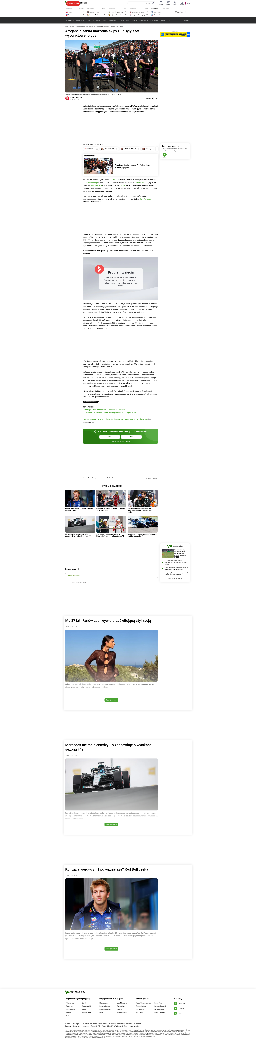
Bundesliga (120, 1006)
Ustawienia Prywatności (116, 1024)
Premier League (104, 1006)
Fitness (68, 1013)
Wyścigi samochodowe (98, 478)
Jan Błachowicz (159, 1009)
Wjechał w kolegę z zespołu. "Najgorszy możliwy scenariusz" (143, 535)
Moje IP (110, 1026)
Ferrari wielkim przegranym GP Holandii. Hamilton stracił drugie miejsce (140, 510)
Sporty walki (125, 20)
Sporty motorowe (111, 478)
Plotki (104, 1026)
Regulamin (137, 1024)
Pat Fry (122, 185)
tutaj (104, 1037)
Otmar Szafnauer (141, 183)
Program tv (85, 1026)
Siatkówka (96, 20)
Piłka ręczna (143, 20)
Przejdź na (72, 3)
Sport (126, 1026)
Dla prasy (93, 1024)
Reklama (129, 1024)
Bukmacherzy (113, 20)
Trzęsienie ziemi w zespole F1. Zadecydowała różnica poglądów (133, 166)
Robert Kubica (141, 1006)
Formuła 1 (73, 26)
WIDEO (134, 20)
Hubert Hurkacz (159, 1013)
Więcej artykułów (174, 579)
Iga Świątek (140, 1009)
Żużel (104, 20)
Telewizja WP (95, 1026)
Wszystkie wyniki (180, 12)
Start (66, 26)
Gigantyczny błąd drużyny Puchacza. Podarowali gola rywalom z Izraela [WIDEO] (180, 553)
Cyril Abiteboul (81, 26)
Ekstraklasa (103, 1003)
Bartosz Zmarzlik (160, 1006)
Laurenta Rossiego (90, 183)
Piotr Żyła (139, 1013)
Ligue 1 (101, 1013)
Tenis (88, 20)
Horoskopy (76, 1026)
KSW (67, 1016)
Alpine (113, 180)
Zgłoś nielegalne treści (79, 583)
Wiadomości (118, 1026)
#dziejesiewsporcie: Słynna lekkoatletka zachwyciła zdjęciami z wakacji (176, 562)
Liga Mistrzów (122, 1003)
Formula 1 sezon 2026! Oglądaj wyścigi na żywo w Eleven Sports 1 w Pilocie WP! (115, 419)
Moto (163, 20)
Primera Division (104, 1009)
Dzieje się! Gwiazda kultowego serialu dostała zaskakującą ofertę (176, 574)
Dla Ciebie (70, 20)
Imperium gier (134, 1026)
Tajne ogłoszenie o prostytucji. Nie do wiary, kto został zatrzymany (176, 568)
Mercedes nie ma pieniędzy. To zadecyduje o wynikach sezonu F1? (78, 535)
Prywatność (102, 1024)
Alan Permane (96, 185)
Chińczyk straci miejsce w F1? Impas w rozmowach (104, 410)
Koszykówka (154, 20)
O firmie (86, 1024)
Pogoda (68, 1026)
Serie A (119, 1009)
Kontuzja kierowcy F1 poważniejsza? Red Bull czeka (79, 509)
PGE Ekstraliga (122, 1013)
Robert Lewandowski (143, 1003)
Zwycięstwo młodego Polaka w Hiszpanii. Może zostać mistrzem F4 (110, 535)
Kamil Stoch (158, 1003)
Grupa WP (78, 1024)
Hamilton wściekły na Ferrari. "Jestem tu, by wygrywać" (110, 509)
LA (169, 20)
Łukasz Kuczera (76, 97)
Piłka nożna (80, 20)
